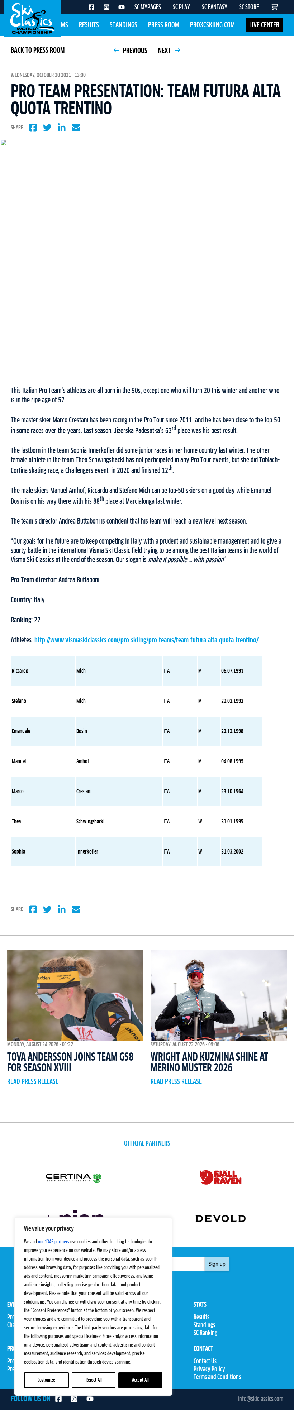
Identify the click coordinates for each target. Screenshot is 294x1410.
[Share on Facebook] (33, 127)
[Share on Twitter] (47, 127)
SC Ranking (205, 1333)
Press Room (163, 25)
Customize (46, 1380)
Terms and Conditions (217, 1377)
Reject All (94, 1380)
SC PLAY (181, 7)
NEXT (165, 50)
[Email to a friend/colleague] (76, 127)
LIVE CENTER (264, 25)
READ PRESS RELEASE (32, 1081)
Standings (123, 25)
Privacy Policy (209, 1369)
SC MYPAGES (147, 7)
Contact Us (205, 1361)
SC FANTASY (214, 7)
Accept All (140, 1380)
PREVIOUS (134, 50)
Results (89, 25)
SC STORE (249, 7)
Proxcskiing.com (212, 25)
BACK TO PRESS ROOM (38, 50)
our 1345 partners (53, 1241)
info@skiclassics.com (260, 1399)
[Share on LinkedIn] (61, 127)
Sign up (217, 1264)
